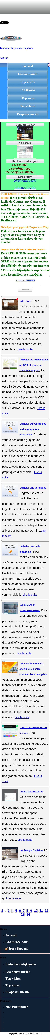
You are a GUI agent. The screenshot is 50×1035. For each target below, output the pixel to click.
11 (41, 910)
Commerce (30, 280)
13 (22, 914)
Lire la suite (25, 349)
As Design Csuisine (31, 850)
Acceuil (11, 935)
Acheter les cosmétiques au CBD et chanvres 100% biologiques (34, 365)
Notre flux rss (17, 948)
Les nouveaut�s (17, 972)
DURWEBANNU (25, 180)
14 (28, 914)
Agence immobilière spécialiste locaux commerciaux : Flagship (33, 669)
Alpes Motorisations (31, 791)
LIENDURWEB (25, 187)
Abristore (26, 301)
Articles (4, 57)
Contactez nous (16, 942)
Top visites (28, 81)
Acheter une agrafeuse (33, 487)
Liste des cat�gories (20, 964)
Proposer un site (28, 114)
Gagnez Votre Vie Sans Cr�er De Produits (23, 249)
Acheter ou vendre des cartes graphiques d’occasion (32, 429)
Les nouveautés (28, 73)
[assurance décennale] (25, 157)
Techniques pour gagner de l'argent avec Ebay (25, 227)
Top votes (28, 98)
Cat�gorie (28, 89)
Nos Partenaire (16, 1007)
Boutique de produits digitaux (16, 48)
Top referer (28, 106)
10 (35, 910)
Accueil (28, 65)
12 (46, 910)
